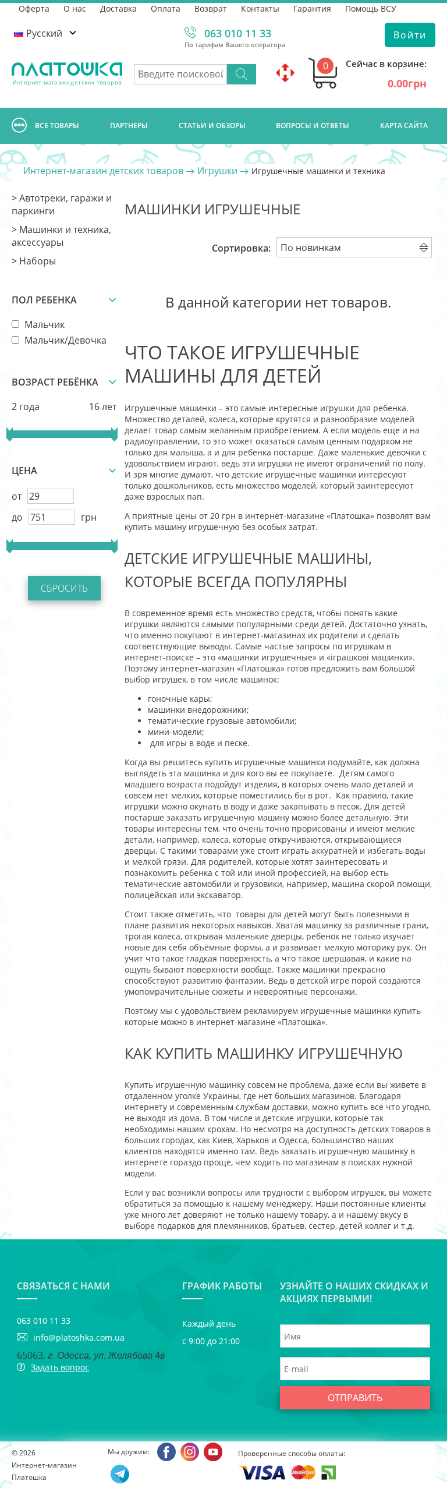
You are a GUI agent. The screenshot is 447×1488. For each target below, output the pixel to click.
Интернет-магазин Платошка (44, 1471)
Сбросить (64, 588)
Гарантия (312, 8)
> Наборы (34, 261)
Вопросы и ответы (312, 125)
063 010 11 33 (237, 33)
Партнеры (129, 125)
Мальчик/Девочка (64, 340)
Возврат (210, 8)
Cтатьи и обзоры (212, 125)
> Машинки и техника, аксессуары (61, 236)
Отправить (355, 1397)
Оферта (34, 8)
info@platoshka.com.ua (79, 1337)
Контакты (260, 8)
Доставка (118, 8)
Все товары (57, 125)
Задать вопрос (60, 1367)
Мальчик (43, 324)
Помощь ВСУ (370, 8)
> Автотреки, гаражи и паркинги (62, 204)
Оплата (165, 8)
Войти (410, 35)
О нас (74, 8)
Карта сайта (404, 125)
